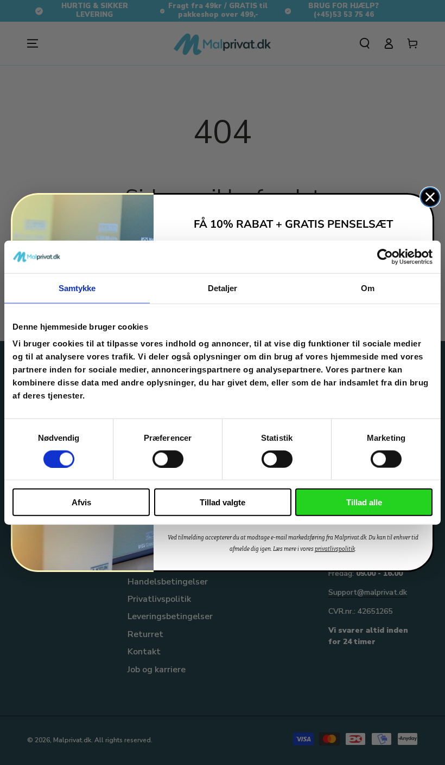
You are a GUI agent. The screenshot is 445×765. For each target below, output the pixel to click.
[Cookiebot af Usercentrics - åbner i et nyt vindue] (385, 256)
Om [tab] (367, 287)
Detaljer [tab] (223, 287)
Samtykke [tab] (77, 287)
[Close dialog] (430, 197)
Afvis (81, 502)
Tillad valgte (222, 502)
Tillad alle (364, 502)
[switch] (167, 458)
